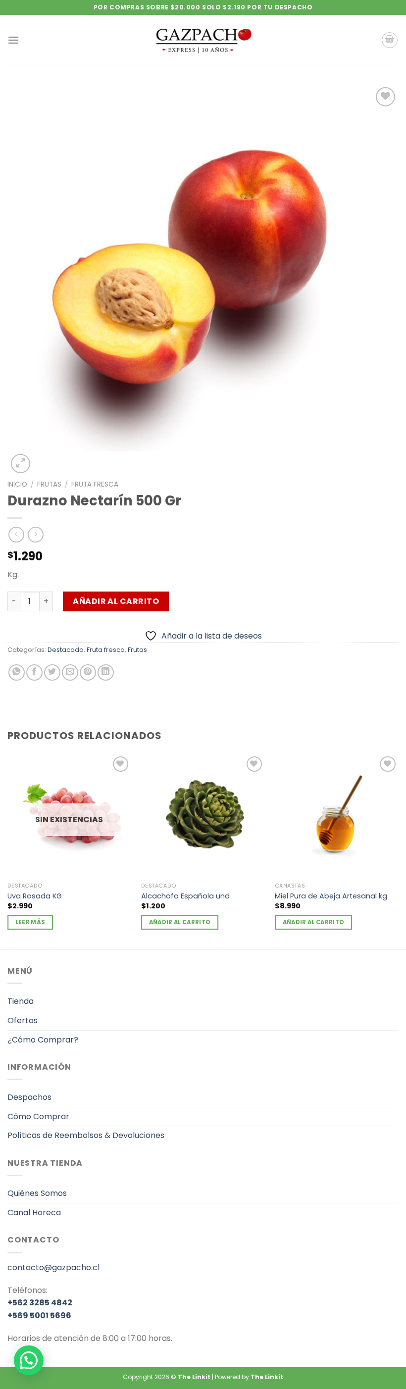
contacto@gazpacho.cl (53, 1267)
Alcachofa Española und (185, 896)
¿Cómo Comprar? (42, 1039)
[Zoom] (20, 463)
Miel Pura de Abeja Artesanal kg (331, 896)
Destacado (66, 649)
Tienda (20, 1001)
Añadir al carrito (116, 601)
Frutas (49, 484)
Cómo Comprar (38, 1116)
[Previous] (7, 850)
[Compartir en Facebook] (34, 672)
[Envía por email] (70, 672)
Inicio (17, 484)
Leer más (30, 922)
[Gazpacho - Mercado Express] (203, 39)
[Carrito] (390, 40)
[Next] (398, 850)
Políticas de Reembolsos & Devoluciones (85, 1135)
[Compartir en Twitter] (52, 672)
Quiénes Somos (37, 1193)
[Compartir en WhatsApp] (16, 672)
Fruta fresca (94, 484)
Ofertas (22, 1020)
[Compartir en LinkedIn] (106, 672)
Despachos (29, 1097)
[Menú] (13, 40)
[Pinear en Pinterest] (88, 672)
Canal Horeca (34, 1212)
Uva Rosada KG (34, 896)
